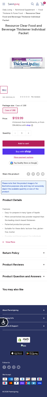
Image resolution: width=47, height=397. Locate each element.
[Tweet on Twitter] (38, 174)
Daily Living (7, 10)
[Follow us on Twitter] (9, 367)
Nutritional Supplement (25, 10)
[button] (42, 4)
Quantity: (7, 133)
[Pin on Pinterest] (33, 174)
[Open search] (32, 4)
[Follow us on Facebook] (4, 367)
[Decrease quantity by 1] (15, 133)
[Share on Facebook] (28, 174)
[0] (42, 4)
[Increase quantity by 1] (28, 133)
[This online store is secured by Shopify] (23, 340)
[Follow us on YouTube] (18, 367)
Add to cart (23, 143)
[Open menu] (4, 4)
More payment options (23, 157)
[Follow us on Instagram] (14, 367)
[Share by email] (42, 174)
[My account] (37, 4)
